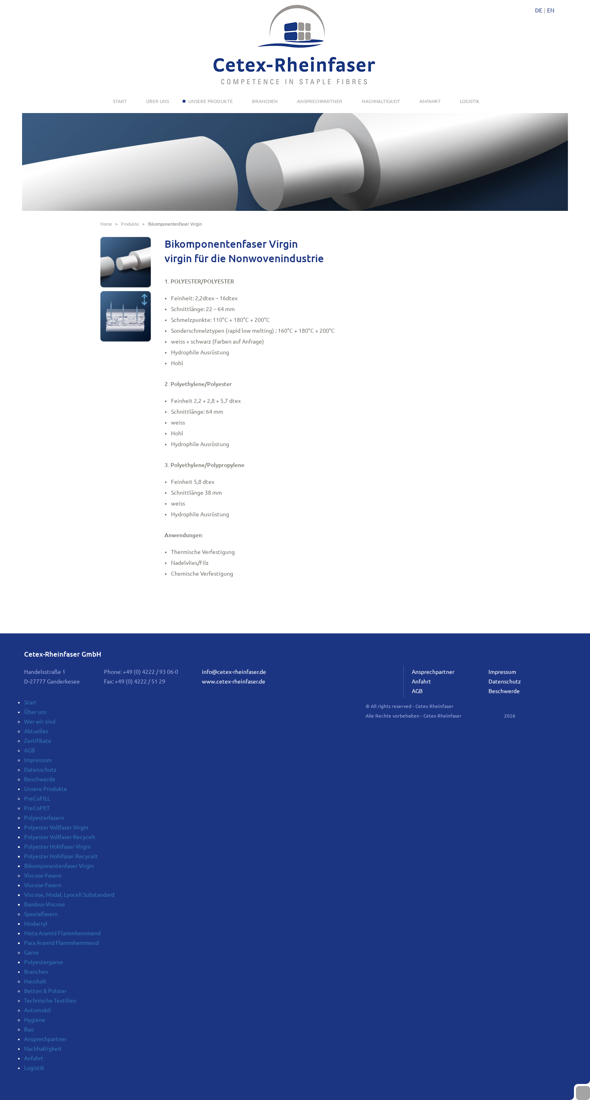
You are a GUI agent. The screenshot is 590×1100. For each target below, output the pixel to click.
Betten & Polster (45, 991)
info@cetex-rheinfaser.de (234, 672)
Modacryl (35, 923)
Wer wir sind (39, 721)
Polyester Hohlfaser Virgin (57, 846)
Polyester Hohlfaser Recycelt (61, 856)
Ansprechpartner (319, 101)
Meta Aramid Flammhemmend (62, 933)
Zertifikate (37, 741)
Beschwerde (504, 691)
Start (120, 101)
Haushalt (35, 981)
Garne (31, 952)
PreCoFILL (37, 798)
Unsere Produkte (210, 101)
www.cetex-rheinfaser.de (233, 681)
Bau (29, 1029)
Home (106, 224)
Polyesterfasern (44, 818)
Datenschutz (504, 681)
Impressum (502, 672)
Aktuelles (36, 731)
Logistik (470, 101)
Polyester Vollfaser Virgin (56, 827)
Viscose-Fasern (42, 875)
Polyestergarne (43, 962)
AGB (417, 691)
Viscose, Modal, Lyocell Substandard (69, 895)
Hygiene (34, 1020)
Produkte (130, 224)
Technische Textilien (50, 1000)
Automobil (37, 1010)
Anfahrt (430, 101)
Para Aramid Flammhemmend (61, 943)
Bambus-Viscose (44, 904)
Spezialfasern (41, 914)
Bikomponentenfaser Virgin (59, 866)
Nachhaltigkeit (381, 101)
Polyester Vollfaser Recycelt (60, 837)
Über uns (157, 101)
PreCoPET (37, 808)
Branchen (265, 101)
